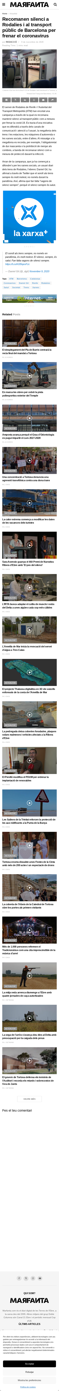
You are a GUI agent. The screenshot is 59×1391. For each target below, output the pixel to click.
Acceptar (29, 1363)
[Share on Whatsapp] (34, 100)
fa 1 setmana (8, 1000)
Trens (26, 287)
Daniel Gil (24, 283)
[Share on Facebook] (6, 100)
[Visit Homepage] (29, 4)
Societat (16, 287)
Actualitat (13, 14)
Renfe (35, 283)
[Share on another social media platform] (52, 100)
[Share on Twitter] (15, 100)
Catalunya (35, 279)
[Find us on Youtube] (40, 1278)
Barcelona (22, 279)
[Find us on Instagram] (33, 1278)
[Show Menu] (3, 4)
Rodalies (45, 283)
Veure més (29, 1099)
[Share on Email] (43, 100)
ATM (11, 279)
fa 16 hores (7, 357)
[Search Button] (55, 4)
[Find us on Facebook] (19, 1278)
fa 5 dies (6, 869)
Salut (6, 287)
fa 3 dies (6, 611)
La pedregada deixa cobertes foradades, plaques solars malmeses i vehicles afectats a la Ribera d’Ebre (29, 734)
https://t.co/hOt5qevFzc (17, 264)
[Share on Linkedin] (25, 100)
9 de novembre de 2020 (32, 42)
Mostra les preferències (29, 1380)
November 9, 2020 (39, 271)
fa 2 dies (6, 484)
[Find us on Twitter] (26, 1278)
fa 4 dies (6, 742)
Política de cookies (28, 1387)
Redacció (11, 42)
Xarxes (36, 287)
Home (4, 14)
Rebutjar (29, 1372)
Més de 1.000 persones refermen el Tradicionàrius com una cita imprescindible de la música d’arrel (28, 950)
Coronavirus (10, 283)
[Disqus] (29, 1152)
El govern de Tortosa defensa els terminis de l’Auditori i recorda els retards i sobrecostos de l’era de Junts (28, 1080)
